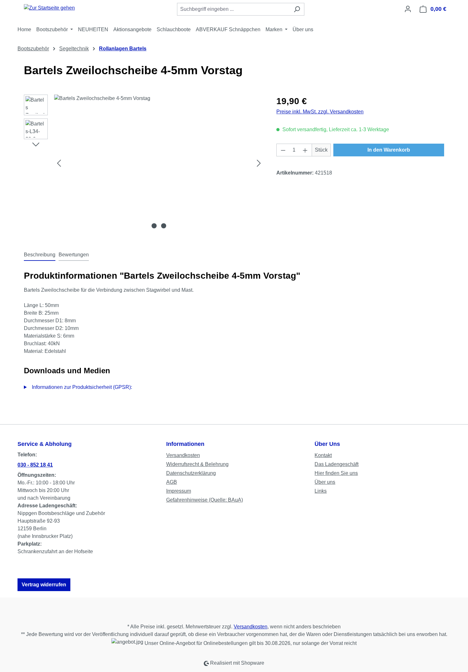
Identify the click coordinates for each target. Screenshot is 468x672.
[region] (144, 163)
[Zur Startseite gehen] (49, 8)
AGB (171, 482)
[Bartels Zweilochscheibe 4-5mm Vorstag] (159, 163)
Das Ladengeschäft (336, 464)
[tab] (39, 255)
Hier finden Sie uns (336, 473)
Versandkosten (183, 455)
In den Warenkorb (388, 150)
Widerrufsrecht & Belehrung (197, 464)
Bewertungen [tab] (74, 254)
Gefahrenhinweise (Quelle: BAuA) (204, 500)
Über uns (325, 482)
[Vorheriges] (59, 163)
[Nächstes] (259, 163)
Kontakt (323, 455)
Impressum (178, 491)
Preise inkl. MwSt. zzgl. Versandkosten (320, 111)
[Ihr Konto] (407, 9)
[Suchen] (296, 9)
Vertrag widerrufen (44, 584)
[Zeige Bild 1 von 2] (154, 225)
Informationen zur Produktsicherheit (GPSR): (82, 387)
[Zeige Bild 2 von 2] (163, 225)
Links (321, 491)
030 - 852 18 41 (35, 465)
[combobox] (233, 9)
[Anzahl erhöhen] (305, 150)
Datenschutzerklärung (191, 473)
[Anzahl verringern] (283, 150)
